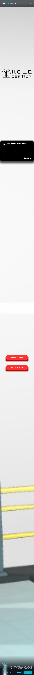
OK (28, 672)
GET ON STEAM (17, 368)
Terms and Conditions (19, 672)
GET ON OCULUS (17, 358)
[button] (31, 3)
